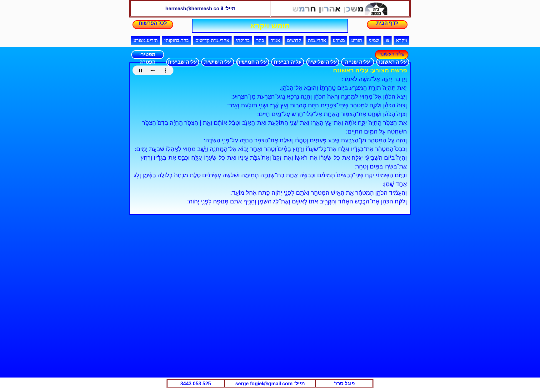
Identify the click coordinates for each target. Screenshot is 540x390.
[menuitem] (391, 62)
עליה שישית (217, 62)
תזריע (356, 40)
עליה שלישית (322, 62)
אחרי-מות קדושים (212, 40)
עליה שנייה (357, 62)
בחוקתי (243, 40)
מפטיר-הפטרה (147, 55)
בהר (260, 40)
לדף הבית (387, 23)
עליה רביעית (288, 62)
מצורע (339, 40)
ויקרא (401, 40)
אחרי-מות (317, 40)
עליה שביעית (182, 62)
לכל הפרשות (153, 23)
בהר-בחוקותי (176, 40)
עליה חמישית (252, 62)
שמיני (374, 40)
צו (387, 40)
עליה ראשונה (392, 62)
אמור (275, 40)
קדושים (294, 40)
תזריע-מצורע (145, 40)
